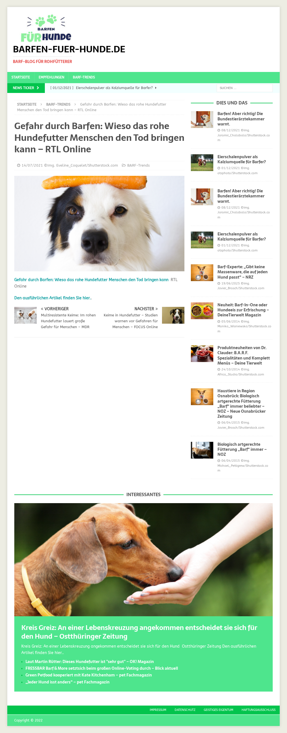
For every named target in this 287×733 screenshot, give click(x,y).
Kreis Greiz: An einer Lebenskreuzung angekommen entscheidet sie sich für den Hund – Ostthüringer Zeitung (139, 632)
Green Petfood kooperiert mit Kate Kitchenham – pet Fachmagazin (89, 675)
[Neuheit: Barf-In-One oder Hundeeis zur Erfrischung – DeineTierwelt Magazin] (202, 310)
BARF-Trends (84, 77)
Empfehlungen (51, 77)
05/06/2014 (230, 321)
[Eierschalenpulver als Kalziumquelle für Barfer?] (202, 162)
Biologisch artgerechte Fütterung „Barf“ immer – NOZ (242, 449)
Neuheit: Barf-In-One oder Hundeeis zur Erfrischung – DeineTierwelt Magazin (243, 310)
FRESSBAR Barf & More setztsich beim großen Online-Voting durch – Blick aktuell (102, 668)
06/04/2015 (230, 422)
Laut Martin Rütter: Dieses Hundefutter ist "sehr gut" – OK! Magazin (90, 662)
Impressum (158, 710)
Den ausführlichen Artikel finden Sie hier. (52, 298)
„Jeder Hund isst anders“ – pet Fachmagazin (68, 682)
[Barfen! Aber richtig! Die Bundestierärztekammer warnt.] (202, 119)
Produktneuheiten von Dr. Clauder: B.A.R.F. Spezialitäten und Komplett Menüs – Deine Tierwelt (243, 355)
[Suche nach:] (245, 87)
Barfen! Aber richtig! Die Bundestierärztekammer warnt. (241, 119)
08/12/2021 (230, 130)
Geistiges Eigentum (218, 710)
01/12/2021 (230, 168)
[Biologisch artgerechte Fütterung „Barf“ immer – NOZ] (202, 450)
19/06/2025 (230, 283)
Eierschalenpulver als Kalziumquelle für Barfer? (241, 159)
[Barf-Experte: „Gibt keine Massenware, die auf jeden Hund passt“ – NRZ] (202, 272)
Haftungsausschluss (259, 710)
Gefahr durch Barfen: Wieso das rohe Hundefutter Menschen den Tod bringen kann (91, 279)
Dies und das (231, 102)
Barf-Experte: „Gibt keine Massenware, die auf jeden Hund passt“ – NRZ (242, 272)
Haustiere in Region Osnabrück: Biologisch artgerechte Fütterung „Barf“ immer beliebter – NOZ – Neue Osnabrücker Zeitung (241, 403)
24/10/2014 (230, 369)
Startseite (20, 77)
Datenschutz (185, 710)
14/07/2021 (32, 165)
